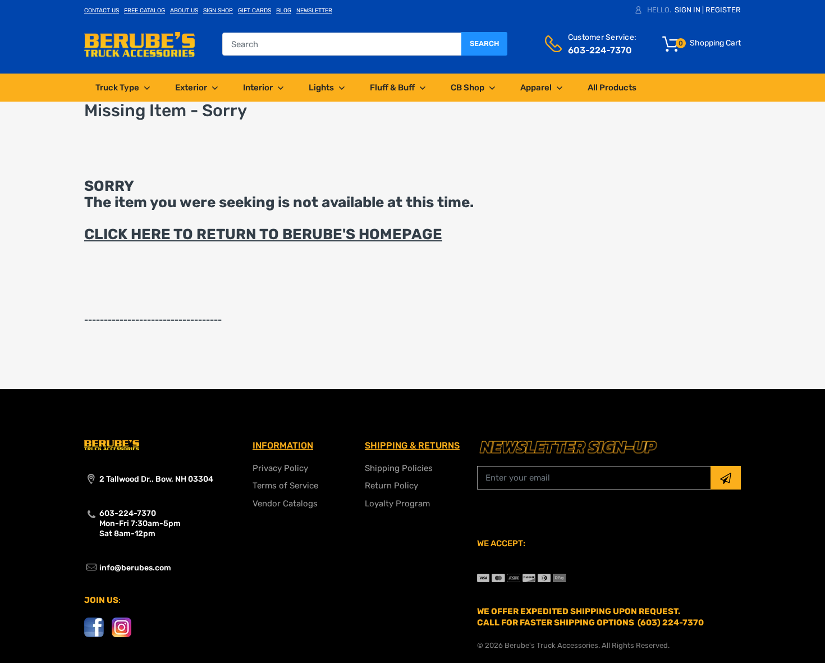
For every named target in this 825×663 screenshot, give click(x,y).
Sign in (687, 10)
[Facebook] (94, 626)
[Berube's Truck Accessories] (139, 44)
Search (484, 43)
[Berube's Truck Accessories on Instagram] (121, 626)
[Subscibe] (726, 478)
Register (723, 10)
